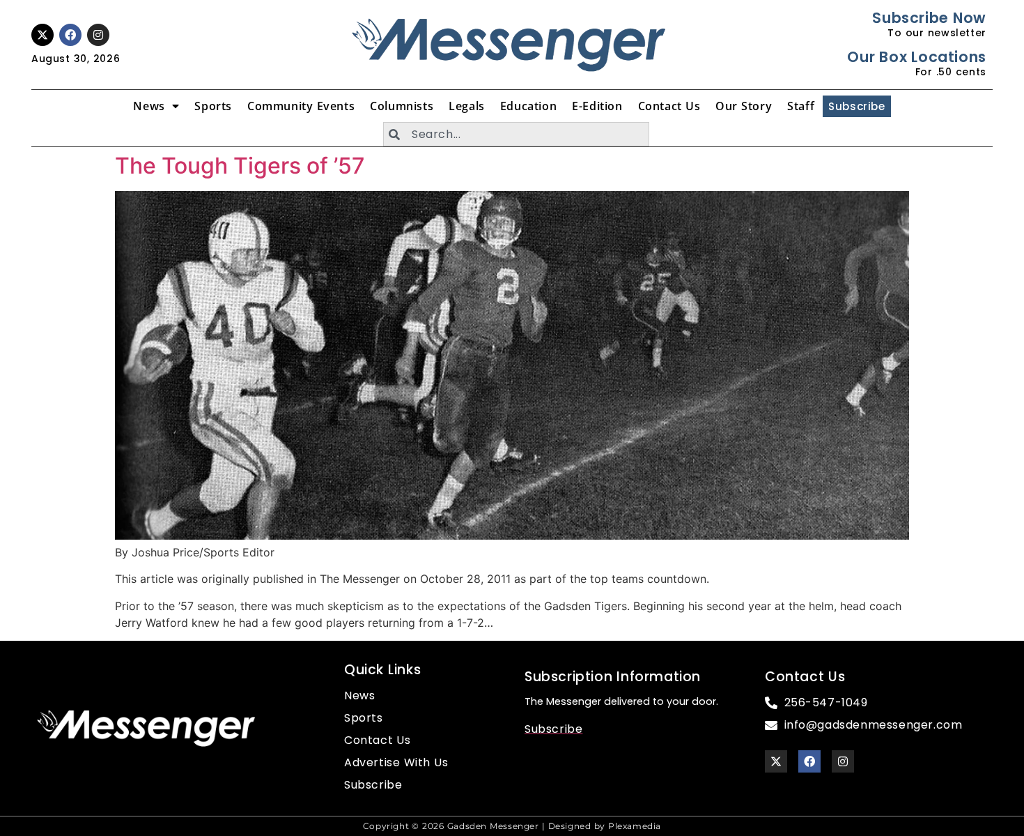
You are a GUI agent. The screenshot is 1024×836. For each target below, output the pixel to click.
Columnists (401, 106)
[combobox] (516, 134)
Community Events (301, 106)
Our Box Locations (916, 57)
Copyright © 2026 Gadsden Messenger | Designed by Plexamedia (512, 826)
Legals (467, 106)
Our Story (743, 106)
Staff (800, 106)
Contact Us (669, 106)
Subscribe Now (929, 18)
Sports (213, 106)
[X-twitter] (42, 35)
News (148, 106)
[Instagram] (98, 35)
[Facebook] (70, 35)
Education (528, 106)
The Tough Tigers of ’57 (240, 165)
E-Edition (597, 106)
